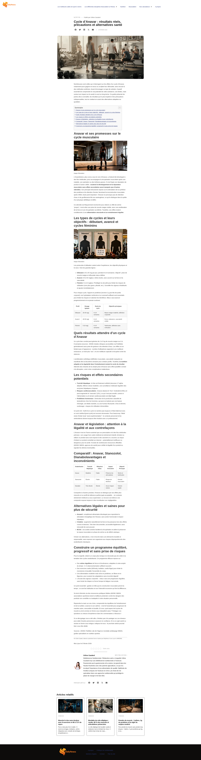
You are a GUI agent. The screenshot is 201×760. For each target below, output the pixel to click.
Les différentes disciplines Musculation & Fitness (100, 7)
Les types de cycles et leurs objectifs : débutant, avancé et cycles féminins (98, 112)
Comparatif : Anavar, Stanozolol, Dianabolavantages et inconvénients (96, 121)
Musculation (132, 7)
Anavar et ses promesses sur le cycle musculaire (90, 110)
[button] (75, 29)
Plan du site (111, 754)
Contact (102, 754)
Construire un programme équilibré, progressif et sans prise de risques (97, 126)
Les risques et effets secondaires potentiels (89, 117)
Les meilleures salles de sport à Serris (69, 7)
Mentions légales (91, 754)
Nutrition (123, 7)
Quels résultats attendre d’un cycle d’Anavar (89, 114)
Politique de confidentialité (105, 750)
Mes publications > (121, 655)
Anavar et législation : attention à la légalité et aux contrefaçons (94, 119)
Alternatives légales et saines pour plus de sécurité (91, 123)
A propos (158, 7)
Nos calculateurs (144, 7)
